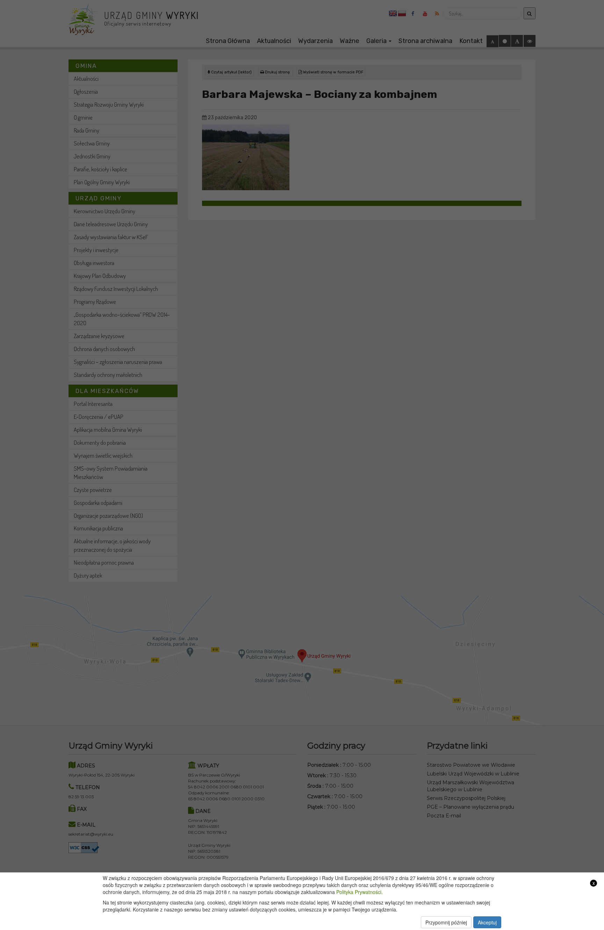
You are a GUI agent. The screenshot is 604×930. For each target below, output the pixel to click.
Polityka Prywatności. (359, 891)
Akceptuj (487, 922)
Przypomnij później (446, 922)
